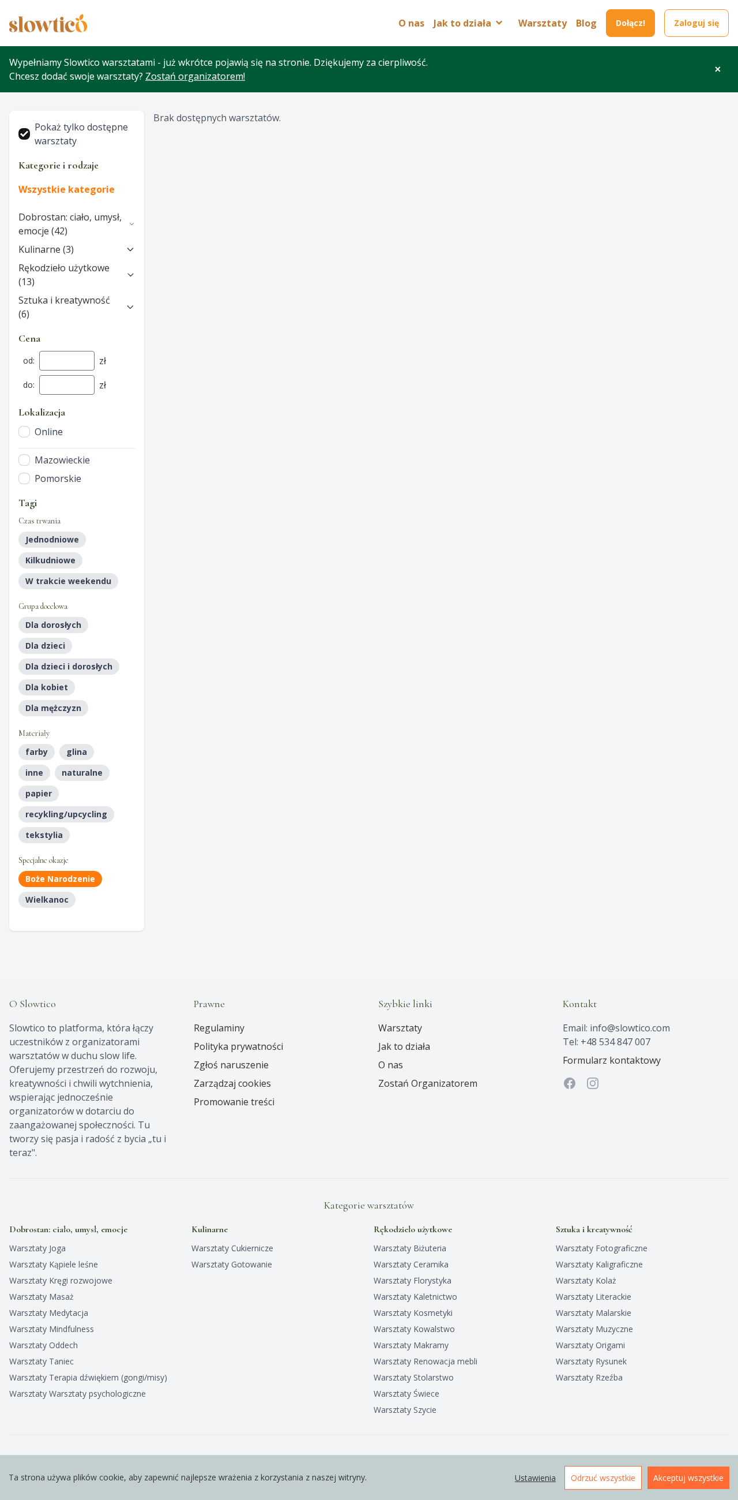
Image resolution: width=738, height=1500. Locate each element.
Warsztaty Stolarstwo (414, 1377)
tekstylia (44, 834)
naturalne (82, 772)
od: (29, 360)
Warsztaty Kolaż (586, 1280)
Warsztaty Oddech (43, 1345)
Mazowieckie (62, 460)
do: (29, 384)
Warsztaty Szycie (405, 1409)
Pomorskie (58, 478)
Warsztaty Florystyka (412, 1280)
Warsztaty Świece (406, 1393)
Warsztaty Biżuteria (410, 1248)
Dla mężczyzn (53, 707)
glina (76, 751)
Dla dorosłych (53, 624)
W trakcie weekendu (68, 580)
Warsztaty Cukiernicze (232, 1248)
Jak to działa (404, 1046)
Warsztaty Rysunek (591, 1361)
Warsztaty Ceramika (411, 1264)
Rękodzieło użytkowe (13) (64, 274)
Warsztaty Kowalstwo (414, 1328)
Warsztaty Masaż (41, 1296)
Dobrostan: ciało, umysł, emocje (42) (70, 224)
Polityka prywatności (238, 1046)
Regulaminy (219, 1028)
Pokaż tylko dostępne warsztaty (81, 134)
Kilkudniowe (50, 560)
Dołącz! (630, 22)
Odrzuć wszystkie (603, 1477)
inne (34, 772)
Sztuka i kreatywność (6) (64, 307)
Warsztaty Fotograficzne (601, 1248)
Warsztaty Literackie (593, 1296)
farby (36, 751)
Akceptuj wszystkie (688, 1477)
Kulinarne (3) (46, 249)
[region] (369, 1477)
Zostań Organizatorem (427, 1083)
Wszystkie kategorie (66, 189)
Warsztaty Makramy (411, 1345)
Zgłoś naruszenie (231, 1064)
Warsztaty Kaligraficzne (599, 1264)
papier (38, 793)
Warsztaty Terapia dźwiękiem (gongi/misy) (88, 1377)
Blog (586, 23)
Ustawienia (535, 1477)
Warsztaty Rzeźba (589, 1377)
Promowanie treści (234, 1101)
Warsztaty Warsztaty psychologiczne (77, 1393)
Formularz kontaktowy (612, 1060)
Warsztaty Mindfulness (51, 1328)
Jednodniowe (52, 539)
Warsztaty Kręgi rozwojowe (60, 1280)
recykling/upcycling (66, 814)
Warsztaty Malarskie (593, 1312)
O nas (411, 23)
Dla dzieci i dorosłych (68, 666)
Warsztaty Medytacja (48, 1312)
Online (49, 431)
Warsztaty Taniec (41, 1361)
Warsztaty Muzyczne (594, 1328)
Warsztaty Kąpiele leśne (53, 1264)
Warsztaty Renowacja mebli (425, 1361)
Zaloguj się (696, 22)
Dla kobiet (46, 687)
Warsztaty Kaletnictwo (415, 1296)
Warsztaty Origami (590, 1345)
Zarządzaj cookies (232, 1083)
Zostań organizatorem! (195, 76)
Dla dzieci (45, 645)
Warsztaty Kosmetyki (413, 1312)
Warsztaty (542, 23)
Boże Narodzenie (60, 878)
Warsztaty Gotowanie (231, 1264)
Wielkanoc (47, 899)
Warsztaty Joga (37, 1248)
